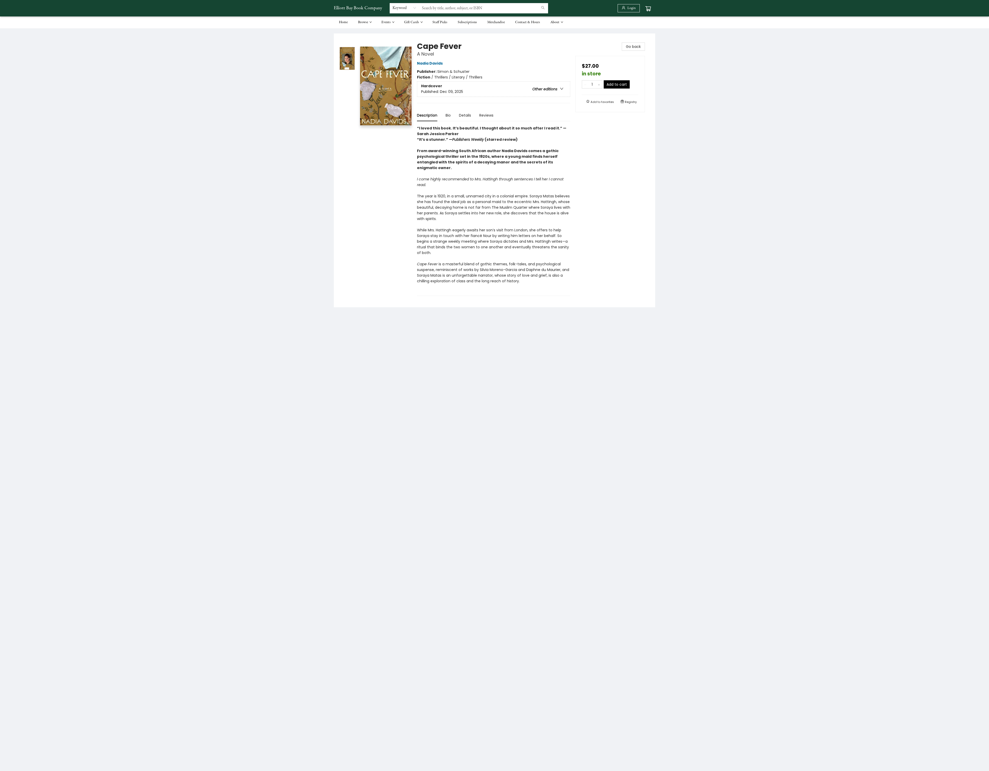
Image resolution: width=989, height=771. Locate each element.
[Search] (543, 8)
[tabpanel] (493, 210)
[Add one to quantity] (599, 84)
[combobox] (404, 8)
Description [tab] (427, 115)
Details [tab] (465, 115)
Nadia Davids (430, 63)
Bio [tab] (448, 115)
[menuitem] (343, 22)
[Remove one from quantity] (585, 84)
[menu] (494, 22)
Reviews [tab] (486, 115)
